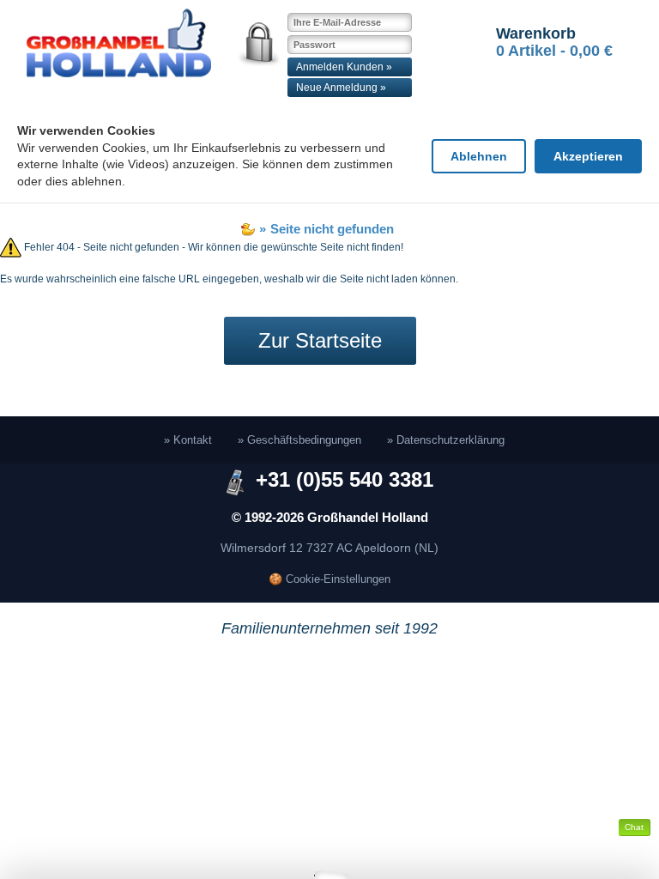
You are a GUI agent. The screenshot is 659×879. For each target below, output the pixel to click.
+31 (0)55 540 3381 (344, 479)
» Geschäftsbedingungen (299, 439)
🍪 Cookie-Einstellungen (329, 579)
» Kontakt (188, 439)
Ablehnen (478, 156)
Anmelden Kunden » (344, 67)
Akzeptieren (588, 156)
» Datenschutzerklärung (446, 439)
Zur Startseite (320, 340)
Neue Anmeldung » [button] (341, 88)
